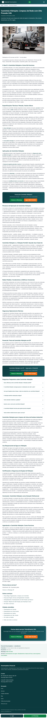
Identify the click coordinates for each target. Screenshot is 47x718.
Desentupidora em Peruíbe (10, 609)
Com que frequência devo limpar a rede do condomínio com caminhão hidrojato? (22, 391)
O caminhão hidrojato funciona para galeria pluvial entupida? (17, 408)
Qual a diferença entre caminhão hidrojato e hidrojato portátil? (17, 382)
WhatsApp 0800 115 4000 (6, 677)
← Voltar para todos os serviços (9, 619)
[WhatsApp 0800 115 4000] (29, 2)
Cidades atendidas (5, 693)
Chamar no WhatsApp (16, 200)
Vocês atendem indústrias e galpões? (12, 399)
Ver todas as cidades (9, 617)
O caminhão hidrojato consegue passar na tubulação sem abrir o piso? (19, 387)
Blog (2, 696)
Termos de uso (4, 703)
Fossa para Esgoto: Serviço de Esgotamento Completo (16, 597)
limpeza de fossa (29, 653)
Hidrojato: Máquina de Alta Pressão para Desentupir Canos (17, 601)
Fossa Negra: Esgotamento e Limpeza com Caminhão (16, 595)
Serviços (6, 5)
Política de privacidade (5, 701)
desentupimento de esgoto (11, 653)
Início (2, 5)
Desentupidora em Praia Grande (11, 611)
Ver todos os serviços (9, 603)
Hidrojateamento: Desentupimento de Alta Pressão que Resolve (18, 599)
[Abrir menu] (44, 2)
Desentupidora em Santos (10, 613)
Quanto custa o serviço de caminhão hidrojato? (14, 404)
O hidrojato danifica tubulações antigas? (13, 395)
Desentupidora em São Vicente (11, 615)
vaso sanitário (4, 655)
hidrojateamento (21, 653)
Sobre (2, 698)
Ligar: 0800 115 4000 (31, 200)
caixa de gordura (36, 653)
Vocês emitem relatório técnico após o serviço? (14, 412)
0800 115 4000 (9, 651)
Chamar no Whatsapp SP (8, 590)
